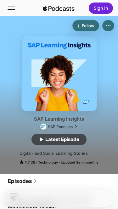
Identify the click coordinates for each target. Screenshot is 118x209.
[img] (58, 8)
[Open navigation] (11, 8)
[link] (22, 181)
